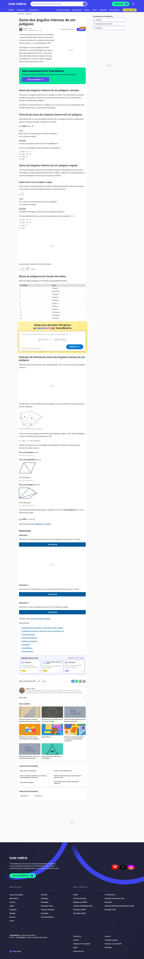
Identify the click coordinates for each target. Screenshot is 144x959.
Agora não (72, 504)
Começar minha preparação (70, 498)
